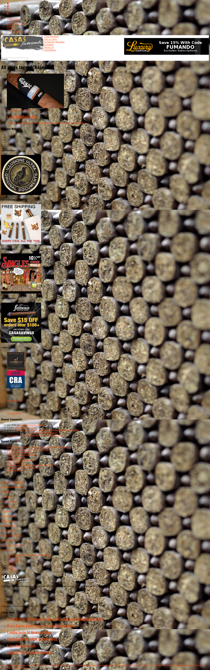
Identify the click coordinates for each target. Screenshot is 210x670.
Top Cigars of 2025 (15, 462)
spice (73, 665)
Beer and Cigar (50, 665)
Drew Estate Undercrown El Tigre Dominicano (28, 449)
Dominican (79, 665)
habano (196, 665)
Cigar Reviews (13, 18)
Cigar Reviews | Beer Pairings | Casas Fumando (28, 555)
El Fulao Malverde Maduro (32, 425)
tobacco (201, 665)
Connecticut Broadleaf (128, 665)
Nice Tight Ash (8, 525)
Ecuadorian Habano (90, 665)
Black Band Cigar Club (11, 487)
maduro (175, 665)
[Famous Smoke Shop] (21, 342)
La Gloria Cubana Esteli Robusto (42, 432)
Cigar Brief (6, 491)
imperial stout (182, 665)
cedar (65, 665)
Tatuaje (160, 665)
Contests (11, 26)
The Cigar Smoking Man (12, 545)
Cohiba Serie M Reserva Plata (20, 452)
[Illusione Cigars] (21, 194)
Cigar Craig (6, 496)
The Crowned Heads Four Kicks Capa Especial (42, 435)
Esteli (118, 665)
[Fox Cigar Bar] (21, 243)
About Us (11, 29)
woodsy (190, 665)
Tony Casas (12, 435)
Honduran (144, 665)
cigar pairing (31, 665)
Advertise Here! (14, 400)
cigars (13, 668)
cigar (69, 665)
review (3, 668)
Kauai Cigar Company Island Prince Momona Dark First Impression (48, 430)
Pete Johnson (167, 665)
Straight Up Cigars (9, 540)
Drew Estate (153, 665)
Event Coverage (14, 560)
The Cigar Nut (7, 506)
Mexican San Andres (23, 668)
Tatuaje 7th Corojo (15, 470)
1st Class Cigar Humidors (12, 482)
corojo (8, 668)
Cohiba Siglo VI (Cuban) (24, 427)
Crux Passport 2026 (16, 457)
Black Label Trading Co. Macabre (22, 455)
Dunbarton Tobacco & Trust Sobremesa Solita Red (30, 465)
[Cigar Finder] (16, 369)
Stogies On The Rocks (11, 535)
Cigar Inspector (8, 501)
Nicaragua (59, 665)
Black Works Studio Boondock (21, 460)
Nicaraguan (14, 665)
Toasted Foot (7, 550)
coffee (99, 665)
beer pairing (22, 665)
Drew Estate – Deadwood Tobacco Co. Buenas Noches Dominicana (38, 447)
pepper (138, 665)
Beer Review (40, 665)
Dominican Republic (109, 665)
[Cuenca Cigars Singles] (21, 292)
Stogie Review (7, 530)
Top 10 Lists (12, 21)
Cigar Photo (6, 511)
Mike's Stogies (7, 521)
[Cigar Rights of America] (16, 387)
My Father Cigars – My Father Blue (23, 467)
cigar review (5, 665)
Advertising (18, 31)
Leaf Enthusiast (8, 516)
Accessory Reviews (16, 24)
